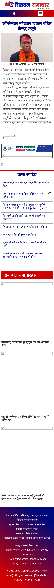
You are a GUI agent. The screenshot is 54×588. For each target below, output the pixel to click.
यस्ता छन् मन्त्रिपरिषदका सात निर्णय (19, 234)
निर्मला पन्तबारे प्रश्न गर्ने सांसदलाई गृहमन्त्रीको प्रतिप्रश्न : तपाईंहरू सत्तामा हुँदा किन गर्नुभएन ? (23, 497)
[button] (40, 13)
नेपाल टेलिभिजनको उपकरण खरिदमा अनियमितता (25, 226)
